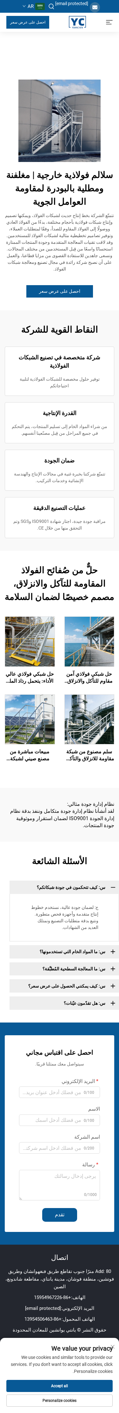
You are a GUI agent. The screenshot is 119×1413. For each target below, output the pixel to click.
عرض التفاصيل (89, 641)
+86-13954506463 (43, 1319)
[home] (77, 22)
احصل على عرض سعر (27, 22)
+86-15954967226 (52, 1297)
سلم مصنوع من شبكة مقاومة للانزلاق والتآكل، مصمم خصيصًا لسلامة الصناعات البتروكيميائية (89, 756)
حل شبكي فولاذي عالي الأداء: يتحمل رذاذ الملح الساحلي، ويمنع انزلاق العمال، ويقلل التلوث (30, 678)
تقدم (59, 1215)
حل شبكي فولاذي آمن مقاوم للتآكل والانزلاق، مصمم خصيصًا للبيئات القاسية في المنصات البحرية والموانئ (89, 678)
